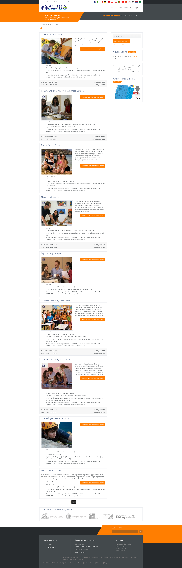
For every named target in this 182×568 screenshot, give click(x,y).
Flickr (55, 558)
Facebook (51, 558)
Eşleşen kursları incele (121, 41)
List (57, 24)
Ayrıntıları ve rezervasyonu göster (93, 49)
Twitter (47, 558)
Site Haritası (73, 563)
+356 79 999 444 (79, 552)
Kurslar (52, 24)
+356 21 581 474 (79, 546)
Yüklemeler (99, 563)
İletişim (50, 544)
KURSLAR (119, 8)
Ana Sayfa (44, 24)
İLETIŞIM (136, 8)
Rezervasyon (52, 547)
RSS (59, 558)
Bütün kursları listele (119, 45)
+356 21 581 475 (93, 546)
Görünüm (132, 52)
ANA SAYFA (111, 8)
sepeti (135, 56)
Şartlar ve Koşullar (89, 563)
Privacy (80, 563)
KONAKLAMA (128, 8)
